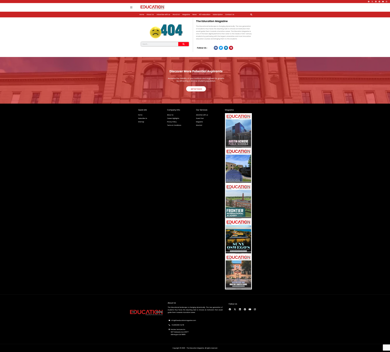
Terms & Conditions (174, 125)
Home (141, 14)
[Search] (183, 44)
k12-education (204, 14)
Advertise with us (163, 14)
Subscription (218, 14)
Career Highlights (173, 118)
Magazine (186, 14)
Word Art (176, 14)
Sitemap (141, 122)
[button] (251, 14)
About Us (150, 14)
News (194, 14)
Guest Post (200, 118)
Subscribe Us (142, 118)
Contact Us (229, 14)
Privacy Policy (172, 122)
